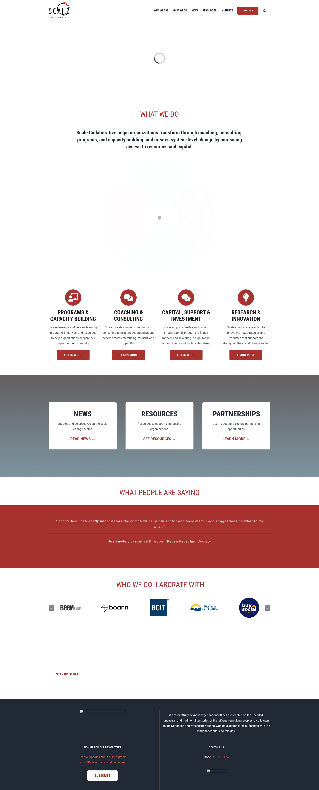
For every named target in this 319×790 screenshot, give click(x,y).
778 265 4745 (221, 757)
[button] (264, 10)
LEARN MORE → (236, 439)
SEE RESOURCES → (159, 439)
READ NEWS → (82, 439)
